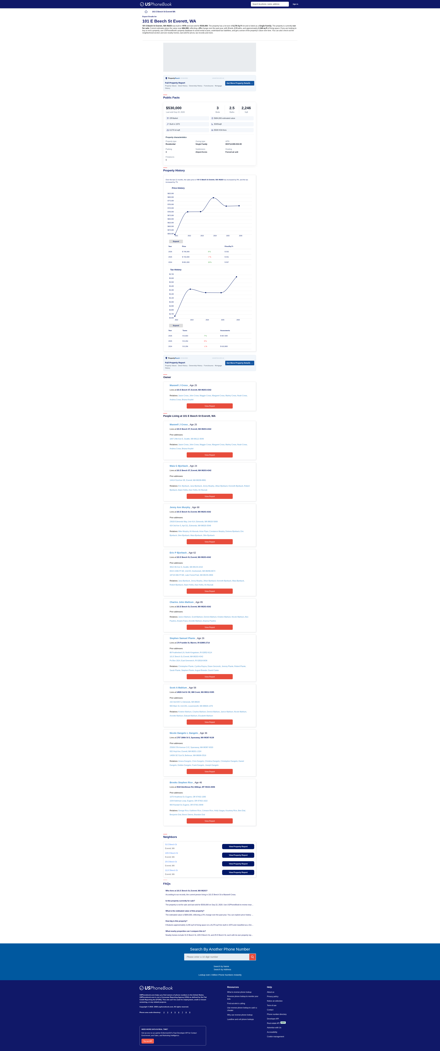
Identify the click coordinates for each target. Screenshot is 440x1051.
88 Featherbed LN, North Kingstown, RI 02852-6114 (191, 652)
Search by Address (222, 969)
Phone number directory (277, 1014)
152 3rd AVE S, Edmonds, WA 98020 (185, 702)
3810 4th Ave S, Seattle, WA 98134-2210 (186, 567)
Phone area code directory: (150, 1012)
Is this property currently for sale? (180, 901)
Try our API (147, 1041)
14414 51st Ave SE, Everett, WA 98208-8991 (188, 480)
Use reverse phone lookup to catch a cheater (242, 1009)
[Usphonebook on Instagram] (145, 1018)
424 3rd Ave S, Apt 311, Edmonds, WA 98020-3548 (190, 526)
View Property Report (238, 847)
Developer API (273, 1019)
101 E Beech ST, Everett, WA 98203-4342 (193, 390)
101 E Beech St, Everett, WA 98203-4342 (193, 512)
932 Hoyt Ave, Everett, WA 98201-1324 (185, 751)
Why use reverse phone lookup (239, 1015)
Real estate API (273, 1023)
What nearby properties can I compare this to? (186, 931)
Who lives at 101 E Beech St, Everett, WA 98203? (187, 891)
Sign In (295, 4)
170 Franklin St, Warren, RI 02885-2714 (193, 643)
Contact (270, 1010)
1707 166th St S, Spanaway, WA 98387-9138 (195, 738)
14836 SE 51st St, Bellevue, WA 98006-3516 (188, 755)
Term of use (271, 1005)
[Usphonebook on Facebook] (141, 1018)
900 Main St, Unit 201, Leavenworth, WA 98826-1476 (191, 706)
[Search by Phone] (252, 957)
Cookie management (275, 1037)
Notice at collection (275, 1001)
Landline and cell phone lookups (240, 1019)
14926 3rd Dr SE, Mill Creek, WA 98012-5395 (195, 692)
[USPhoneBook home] (156, 4)
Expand (176, 241)
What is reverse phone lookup (239, 992)
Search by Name (222, 966)
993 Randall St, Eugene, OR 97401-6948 (186, 805)
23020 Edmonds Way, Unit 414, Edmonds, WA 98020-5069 (194, 522)
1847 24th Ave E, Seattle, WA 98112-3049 (187, 439)
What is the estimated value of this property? (185, 911)
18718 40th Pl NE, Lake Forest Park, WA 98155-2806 (191, 575)
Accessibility (272, 1032)
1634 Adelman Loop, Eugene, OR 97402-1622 (189, 801)
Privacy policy (272, 996)
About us (270, 992)
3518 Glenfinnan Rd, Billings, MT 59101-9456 (195, 787)
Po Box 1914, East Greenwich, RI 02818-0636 (188, 661)
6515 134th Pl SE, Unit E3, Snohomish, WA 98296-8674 (192, 571)
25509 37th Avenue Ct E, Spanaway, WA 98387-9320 (191, 747)
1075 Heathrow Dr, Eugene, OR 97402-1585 (188, 797)
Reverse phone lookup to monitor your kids (242, 997)
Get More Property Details (240, 83)
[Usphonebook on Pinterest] (150, 1018)
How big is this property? (177, 921)
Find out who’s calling (236, 1003)
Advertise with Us (218, 78)
